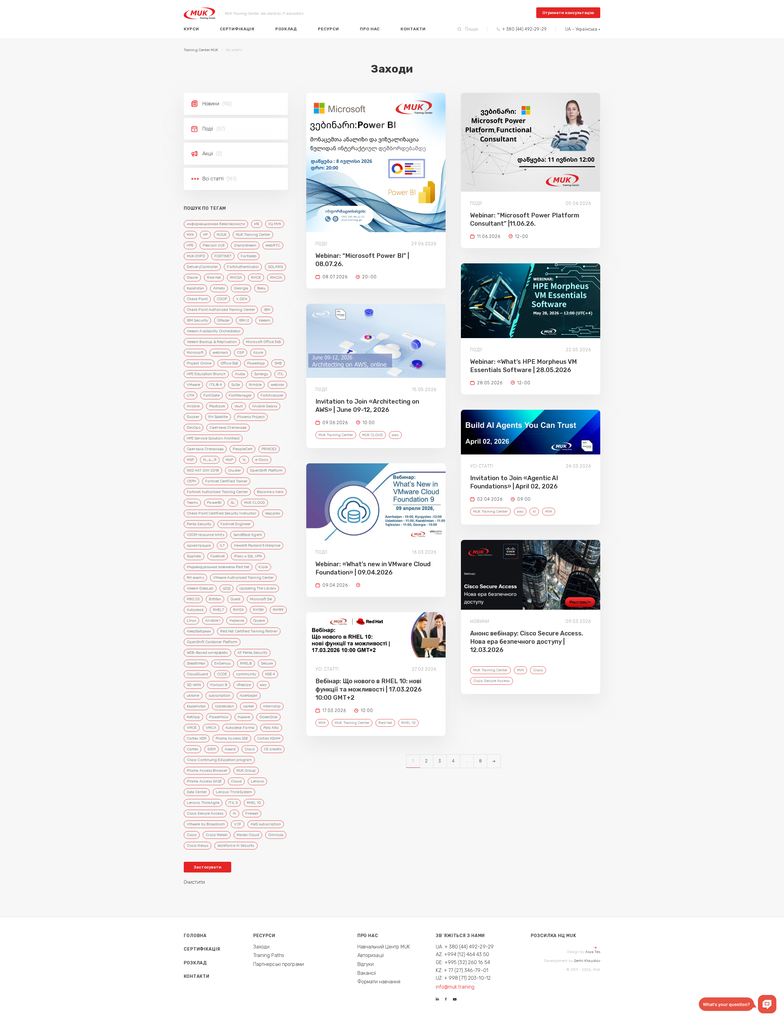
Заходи (261, 947)
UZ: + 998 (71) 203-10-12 (463, 978)
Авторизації (370, 955)
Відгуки (365, 964)
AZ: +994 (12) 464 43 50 (462, 954)
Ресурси (328, 29)
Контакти (413, 29)
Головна (195, 935)
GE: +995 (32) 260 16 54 (463, 962)
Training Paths (269, 955)
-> (494, 761)
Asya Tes (592, 952)
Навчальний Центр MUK (383, 947)
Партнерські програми (278, 964)
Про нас (370, 29)
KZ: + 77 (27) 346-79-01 (462, 970)
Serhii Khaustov (587, 961)
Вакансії (366, 973)
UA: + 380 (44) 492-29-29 (465, 947)
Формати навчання (379, 982)
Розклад (286, 29)
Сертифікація (237, 29)
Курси (191, 29)
